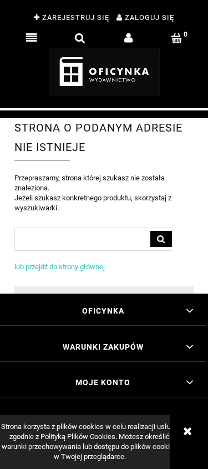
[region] (104, 114)
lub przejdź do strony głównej (59, 267)
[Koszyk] (177, 38)
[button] (31, 38)
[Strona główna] (104, 71)
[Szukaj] (161, 239)
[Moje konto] (128, 38)
